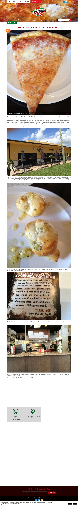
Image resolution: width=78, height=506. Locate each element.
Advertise (27, 1)
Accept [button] (75, 503)
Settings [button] (70, 503)
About (14, 1)
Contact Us (20, 1)
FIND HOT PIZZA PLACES (35, 1)
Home (9, 1)
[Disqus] (39, 437)
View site (67, 113)
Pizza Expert (33, 113)
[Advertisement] (39, 481)
